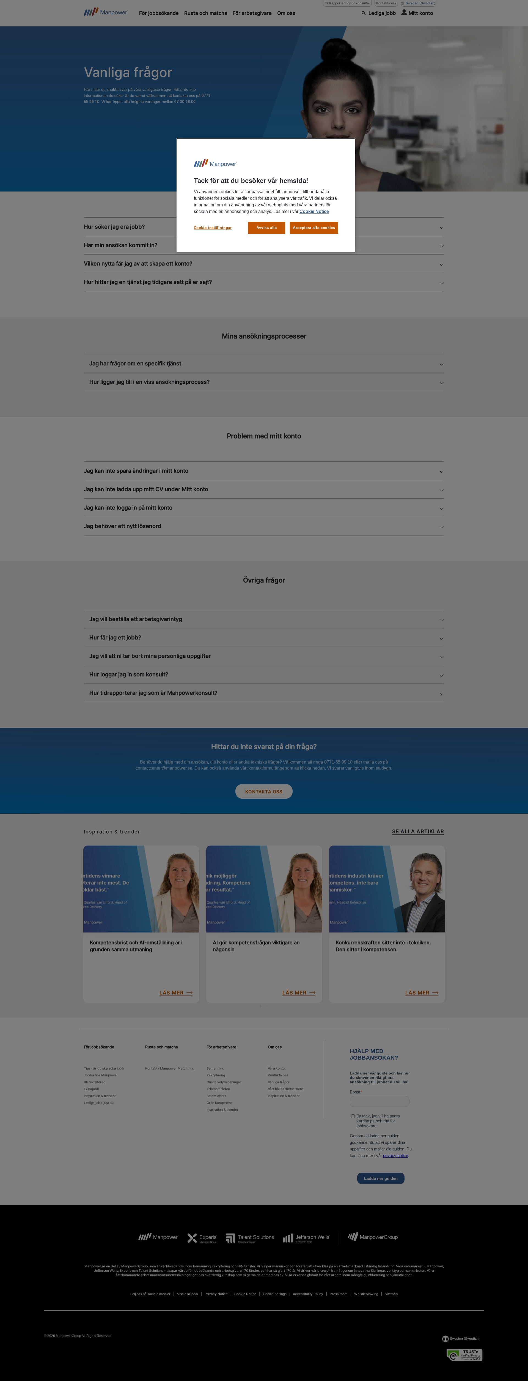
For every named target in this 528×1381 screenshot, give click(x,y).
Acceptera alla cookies (314, 228)
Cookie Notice (314, 211)
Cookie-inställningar (213, 228)
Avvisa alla (267, 228)
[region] (266, 195)
